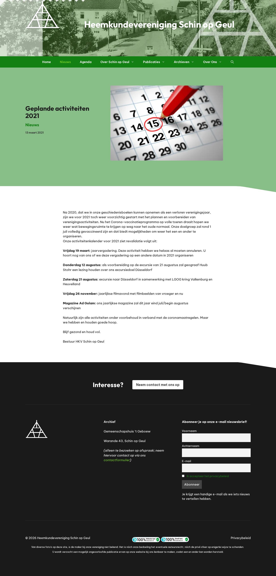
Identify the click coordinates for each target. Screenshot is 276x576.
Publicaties (151, 62)
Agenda (85, 62)
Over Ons (210, 62)
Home (46, 62)
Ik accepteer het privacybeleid (208, 476)
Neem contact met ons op (157, 385)
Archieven (181, 62)
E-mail (186, 461)
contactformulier (117, 460)
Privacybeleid (241, 538)
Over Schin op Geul (114, 62)
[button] (232, 62)
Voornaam (189, 431)
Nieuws (65, 62)
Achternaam (190, 446)
